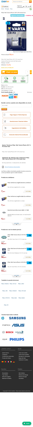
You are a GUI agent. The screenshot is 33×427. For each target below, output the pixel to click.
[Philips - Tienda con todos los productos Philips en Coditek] (17, 339)
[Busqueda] (30, 1)
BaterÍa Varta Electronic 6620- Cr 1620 (18, 210)
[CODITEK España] (5, 1)
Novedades (5, 373)
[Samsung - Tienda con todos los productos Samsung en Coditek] (17, 318)
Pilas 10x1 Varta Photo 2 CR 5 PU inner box (19, 262)
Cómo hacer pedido (24, 354)
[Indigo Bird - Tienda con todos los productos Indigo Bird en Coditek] (19, 332)
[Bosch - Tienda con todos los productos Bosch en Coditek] (7, 332)
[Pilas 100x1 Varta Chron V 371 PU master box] (4, 237)
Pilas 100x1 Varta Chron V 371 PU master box (19, 235)
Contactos (4, 354)
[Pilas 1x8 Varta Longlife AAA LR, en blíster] (4, 199)
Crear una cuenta (23, 353)
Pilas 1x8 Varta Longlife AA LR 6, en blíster (19, 182)
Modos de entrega (23, 375)
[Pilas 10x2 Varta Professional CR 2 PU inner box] (4, 251)
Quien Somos (5, 353)
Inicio (2, 9)
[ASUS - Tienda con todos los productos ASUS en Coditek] (18, 325)
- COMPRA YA (22, 15)
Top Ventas (5, 375)
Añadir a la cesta (11, 72)
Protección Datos (6, 358)
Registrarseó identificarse (20, 6)
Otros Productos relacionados (12, 167)
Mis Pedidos (22, 373)
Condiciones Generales (8, 356)
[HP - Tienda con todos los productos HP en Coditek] (4, 318)
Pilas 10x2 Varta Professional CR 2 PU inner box (20, 249)
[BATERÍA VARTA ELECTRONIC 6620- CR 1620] (4, 212)
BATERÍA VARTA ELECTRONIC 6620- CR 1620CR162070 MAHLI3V (19, 215)
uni (28, 75)
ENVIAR (4, 109)
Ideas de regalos (6, 376)
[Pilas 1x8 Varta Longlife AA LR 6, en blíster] (4, 185)
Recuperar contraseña (24, 356)
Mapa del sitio (22, 358)
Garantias (21, 378)
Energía (7, 9)
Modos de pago (23, 376)
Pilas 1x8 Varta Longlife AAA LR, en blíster (19, 196)
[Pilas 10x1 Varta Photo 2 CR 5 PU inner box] (4, 264)
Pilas (11, 9)
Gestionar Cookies (23, 360)
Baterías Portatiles (6, 378)
